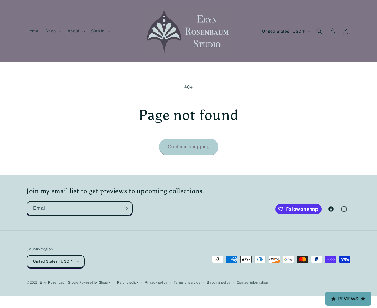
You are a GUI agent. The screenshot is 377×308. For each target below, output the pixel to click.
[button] (53, 31)
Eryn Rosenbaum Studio (59, 282)
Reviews (348, 298)
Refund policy (128, 282)
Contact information (252, 282)
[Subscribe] (125, 208)
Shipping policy (219, 282)
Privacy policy (156, 282)
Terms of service (187, 282)
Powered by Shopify (95, 282)
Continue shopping (188, 146)
